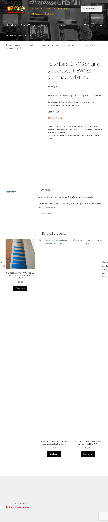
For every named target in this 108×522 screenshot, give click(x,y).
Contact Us (49, 14)
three (50, 138)
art (55, 135)
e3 (58, 135)
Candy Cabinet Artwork (24, 45)
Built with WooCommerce (17, 506)
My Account (36, 14)
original (80, 135)
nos (71, 135)
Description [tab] (11, 191)
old (75, 135)
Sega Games (62, 25)
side (86, 135)
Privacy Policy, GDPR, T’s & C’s (57, 8)
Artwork (44, 25)
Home (11, 45)
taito (96, 135)
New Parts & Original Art (17, 35)
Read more (20, 288)
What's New (60, 132)
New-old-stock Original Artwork (69, 129)
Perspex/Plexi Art (28, 25)
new (67, 135)
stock (91, 135)
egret (62, 135)
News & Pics (37, 8)
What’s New (11, 25)
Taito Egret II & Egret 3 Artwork (47, 45)
